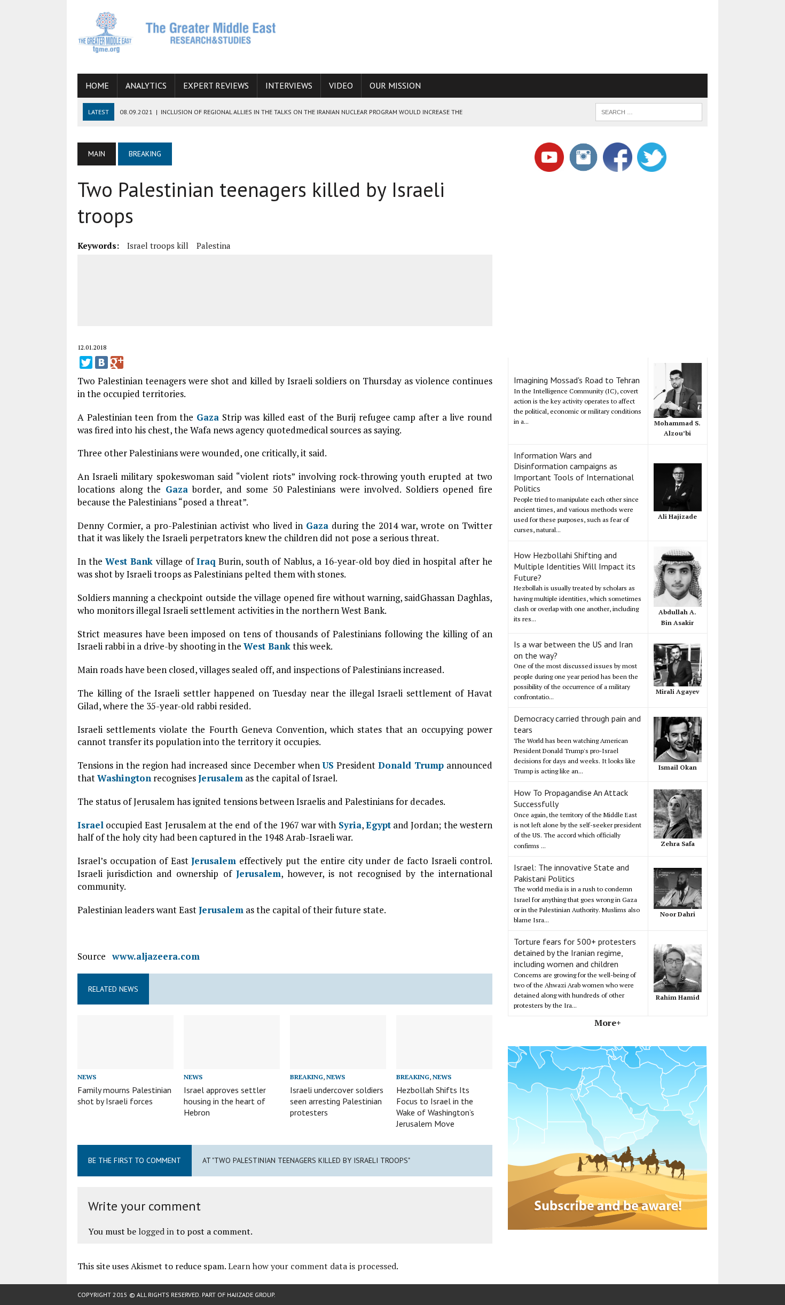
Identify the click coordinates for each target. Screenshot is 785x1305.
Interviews (288, 85)
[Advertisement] (513, 35)
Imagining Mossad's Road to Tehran (577, 380)
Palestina (214, 245)
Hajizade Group (250, 1295)
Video (341, 85)
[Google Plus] (117, 362)
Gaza (208, 417)
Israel (90, 825)
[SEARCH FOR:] (648, 111)
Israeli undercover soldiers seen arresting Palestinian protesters (336, 1101)
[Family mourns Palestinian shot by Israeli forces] (125, 1062)
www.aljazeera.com (156, 956)
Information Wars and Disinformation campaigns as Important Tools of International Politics (574, 472)
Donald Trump (411, 765)
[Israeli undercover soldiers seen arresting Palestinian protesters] (338, 1062)
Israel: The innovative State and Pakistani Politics (571, 873)
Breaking (306, 1077)
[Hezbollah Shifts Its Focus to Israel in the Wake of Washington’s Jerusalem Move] (444, 1062)
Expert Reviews (216, 85)
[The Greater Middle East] (177, 32)
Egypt (378, 825)
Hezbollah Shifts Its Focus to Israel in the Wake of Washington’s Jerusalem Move (435, 1106)
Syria (350, 825)
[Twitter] (86, 362)
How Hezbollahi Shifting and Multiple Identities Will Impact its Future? (574, 566)
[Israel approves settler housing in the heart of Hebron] (232, 1062)
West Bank (129, 561)
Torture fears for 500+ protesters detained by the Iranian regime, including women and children (575, 952)
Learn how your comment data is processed (312, 1266)
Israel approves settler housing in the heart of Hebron (225, 1101)
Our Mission (395, 85)
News (86, 1077)
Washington (124, 778)
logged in (156, 1231)
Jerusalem (220, 778)
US (328, 765)
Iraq (206, 561)
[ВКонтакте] (101, 362)
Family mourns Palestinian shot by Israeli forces (124, 1095)
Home (97, 85)
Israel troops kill (158, 245)
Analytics (146, 85)
